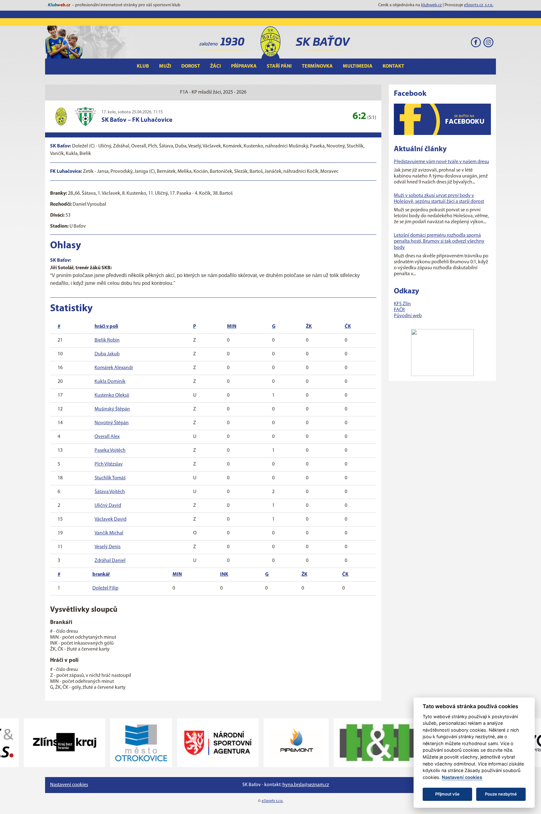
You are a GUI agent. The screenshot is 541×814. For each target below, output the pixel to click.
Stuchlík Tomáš (110, 478)
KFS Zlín (402, 304)
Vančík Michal (109, 533)
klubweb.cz (431, 5)
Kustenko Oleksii (112, 395)
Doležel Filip (105, 588)
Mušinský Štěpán (112, 409)
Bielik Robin (107, 340)
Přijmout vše (447, 793)
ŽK (309, 326)
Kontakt (393, 66)
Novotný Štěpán (112, 422)
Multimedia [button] (358, 66)
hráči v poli (106, 326)
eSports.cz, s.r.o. (478, 5)
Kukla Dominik (110, 381)
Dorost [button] (190, 66)
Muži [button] (165, 66)
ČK (348, 326)
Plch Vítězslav (109, 464)
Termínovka (317, 66)
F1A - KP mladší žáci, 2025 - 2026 (213, 92)
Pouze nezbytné (501, 793)
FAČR (399, 309)
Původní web (408, 315)
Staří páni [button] (279, 66)
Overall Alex (107, 436)
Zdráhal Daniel (110, 560)
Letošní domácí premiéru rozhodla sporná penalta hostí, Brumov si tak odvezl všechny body (439, 241)
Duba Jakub (107, 354)
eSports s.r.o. (272, 801)
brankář (101, 574)
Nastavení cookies (69, 784)
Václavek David (110, 519)
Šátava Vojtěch (110, 491)
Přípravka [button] (244, 66)
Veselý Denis (108, 546)
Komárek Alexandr (114, 367)
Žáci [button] (215, 66)
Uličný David (108, 505)
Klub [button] (143, 66)
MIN (231, 326)
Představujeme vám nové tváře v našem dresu (441, 161)
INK (224, 574)
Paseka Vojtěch (110, 450)
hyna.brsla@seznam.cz (305, 784)
